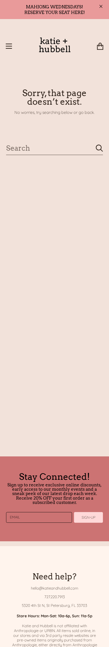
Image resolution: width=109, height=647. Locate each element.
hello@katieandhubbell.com (54, 588)
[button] (8, 46)
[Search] (99, 148)
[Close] (100, 6)
